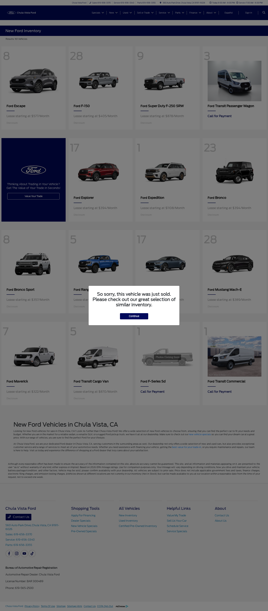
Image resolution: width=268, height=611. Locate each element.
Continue (134, 316)
